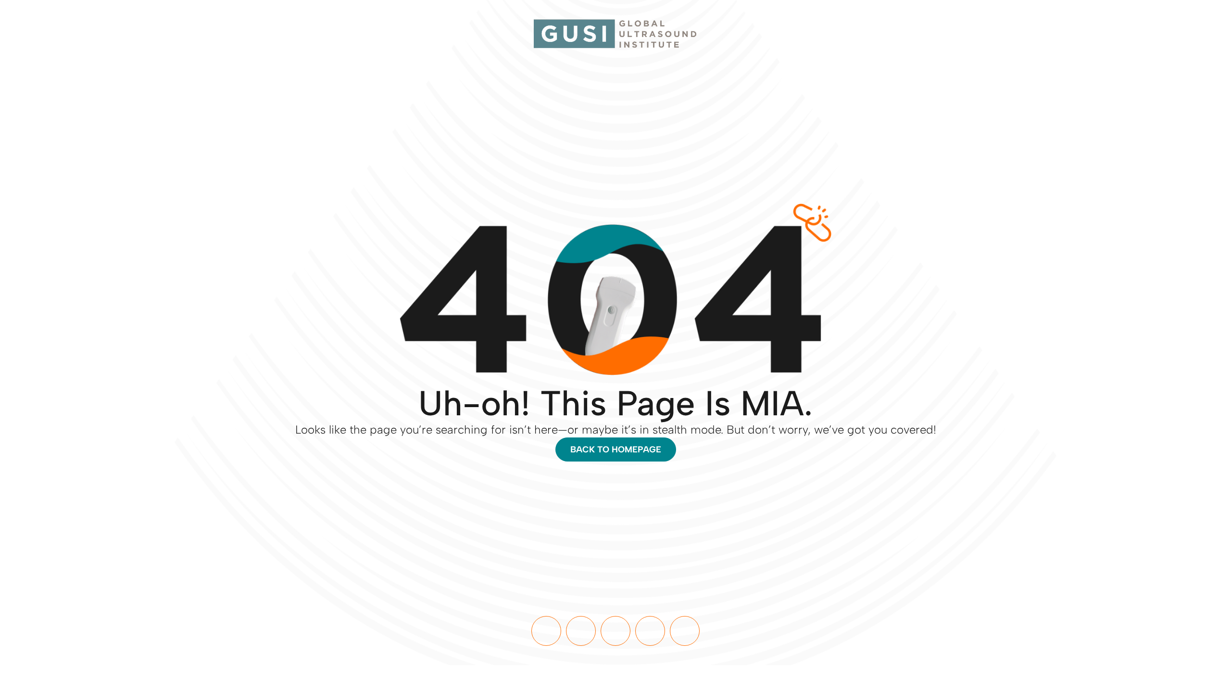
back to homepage (615, 449)
